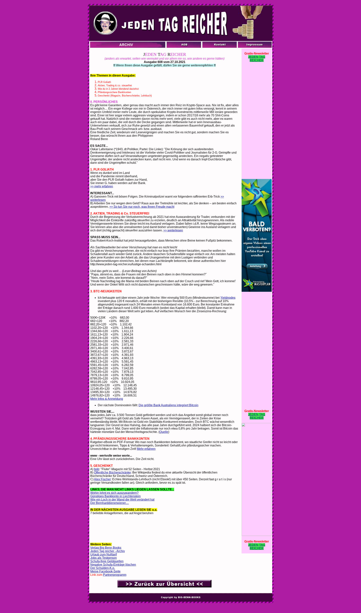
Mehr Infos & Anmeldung (106, 398)
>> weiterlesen (173, 230)
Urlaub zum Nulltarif (103, 554)
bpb (96, 469)
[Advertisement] (164, 530)
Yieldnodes (227, 297)
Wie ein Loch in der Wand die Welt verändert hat (122, 499)
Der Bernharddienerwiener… (109, 503)
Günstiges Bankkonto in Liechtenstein (115, 496)
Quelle (163, 431)
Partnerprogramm (114, 574)
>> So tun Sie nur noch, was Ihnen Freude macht (141, 206)
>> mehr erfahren (101, 186)
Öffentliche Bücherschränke (112, 472)
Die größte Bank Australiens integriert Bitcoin (168, 405)
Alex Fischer (102, 479)
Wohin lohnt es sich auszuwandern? (114, 492)
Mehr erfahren (146, 448)
